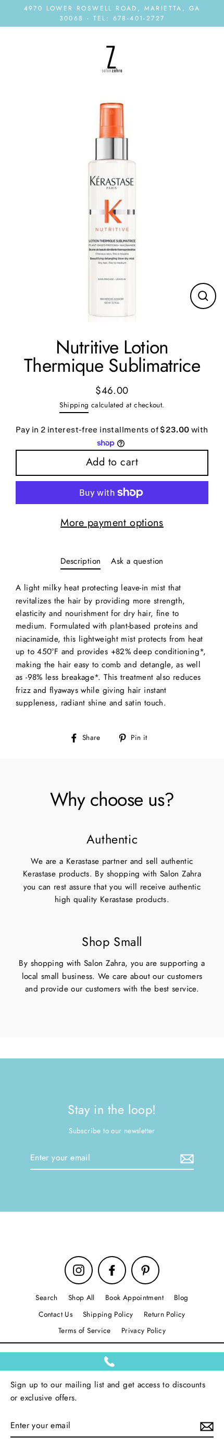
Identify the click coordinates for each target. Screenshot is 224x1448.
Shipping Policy (108, 1314)
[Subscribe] (185, 1158)
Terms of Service (84, 1330)
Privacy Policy (143, 1330)
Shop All (81, 1297)
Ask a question (137, 561)
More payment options (112, 522)
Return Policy (164, 1314)
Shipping (74, 405)
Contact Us (55, 1314)
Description (80, 561)
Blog (181, 1297)
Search (46, 1297)
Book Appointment (134, 1297)
